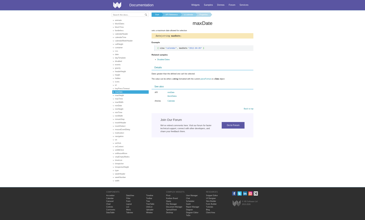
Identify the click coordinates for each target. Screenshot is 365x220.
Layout (129, 204)
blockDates (119, 24)
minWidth (119, 116)
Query (168, 201)
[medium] (256, 193)
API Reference (172, 15)
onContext (119, 146)
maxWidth (119, 102)
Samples (208, 5)
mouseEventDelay (122, 129)
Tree (148, 201)
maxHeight (119, 95)
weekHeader (120, 174)
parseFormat (205, 79)
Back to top (248, 109)
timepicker (119, 164)
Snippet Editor (212, 195)
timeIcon (118, 160)
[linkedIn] (245, 193)
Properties (203, 15)
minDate (118, 106)
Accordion (110, 195)
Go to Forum (233, 125)
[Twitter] (239, 193)
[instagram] (250, 193)
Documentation (141, 5)
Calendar (171, 101)
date (117, 54)
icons (117, 82)
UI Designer (211, 198)
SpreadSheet (171, 210)
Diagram (189, 210)
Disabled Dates (163, 59)
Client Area (210, 212)
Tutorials (209, 207)
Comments (110, 210)
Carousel (109, 201)
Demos (220, 5)
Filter (128, 198)
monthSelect (120, 126)
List (127, 207)
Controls (109, 207)
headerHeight (120, 71)
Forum (232, 5)
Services (244, 5)
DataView (130, 195)
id (115, 85)
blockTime (119, 27)
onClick (118, 143)
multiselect (119, 133)
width (117, 181)
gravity (118, 68)
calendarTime (120, 37)
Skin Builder (211, 201)
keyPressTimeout (122, 88)
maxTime (119, 99)
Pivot (168, 195)
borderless (119, 30)
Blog (208, 210)
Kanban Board (172, 198)
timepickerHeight (122, 167)
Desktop (169, 212)
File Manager (171, 204)
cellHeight (119, 44)
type (117, 170)
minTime (118, 112)
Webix (237, 203)
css (116, 51)
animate (118, 20)
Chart (108, 204)
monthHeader (120, 123)
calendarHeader (121, 34)
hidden (117, 78)
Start (157, 15)
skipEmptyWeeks (122, 157)
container (119, 48)
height (117, 75)
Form (128, 201)
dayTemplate (120, 58)
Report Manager (192, 207)
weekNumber (120, 177)
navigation (119, 136)
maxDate (118, 92)
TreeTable (150, 204)
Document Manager (174, 207)
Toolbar (149, 198)
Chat (188, 198)
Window (149, 212)
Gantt (188, 204)
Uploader (149, 210)
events (118, 65)
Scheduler (190, 201)
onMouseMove (121, 153)
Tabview (129, 212)
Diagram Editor (192, 212)
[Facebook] (234, 193)
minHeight (119, 109)
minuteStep (119, 119)
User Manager (192, 195)
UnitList (149, 207)
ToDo (188, 215)
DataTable (110, 212)
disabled (118, 61)
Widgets (195, 5)
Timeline (149, 195)
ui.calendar (188, 15)
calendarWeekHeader (124, 41)
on (116, 140)
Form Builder (211, 204)
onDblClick (119, 150)
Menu (128, 210)
